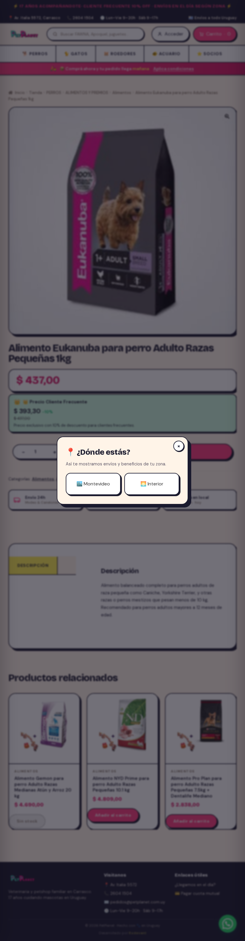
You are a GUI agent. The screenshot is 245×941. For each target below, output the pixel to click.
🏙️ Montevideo (93, 484)
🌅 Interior (151, 484)
